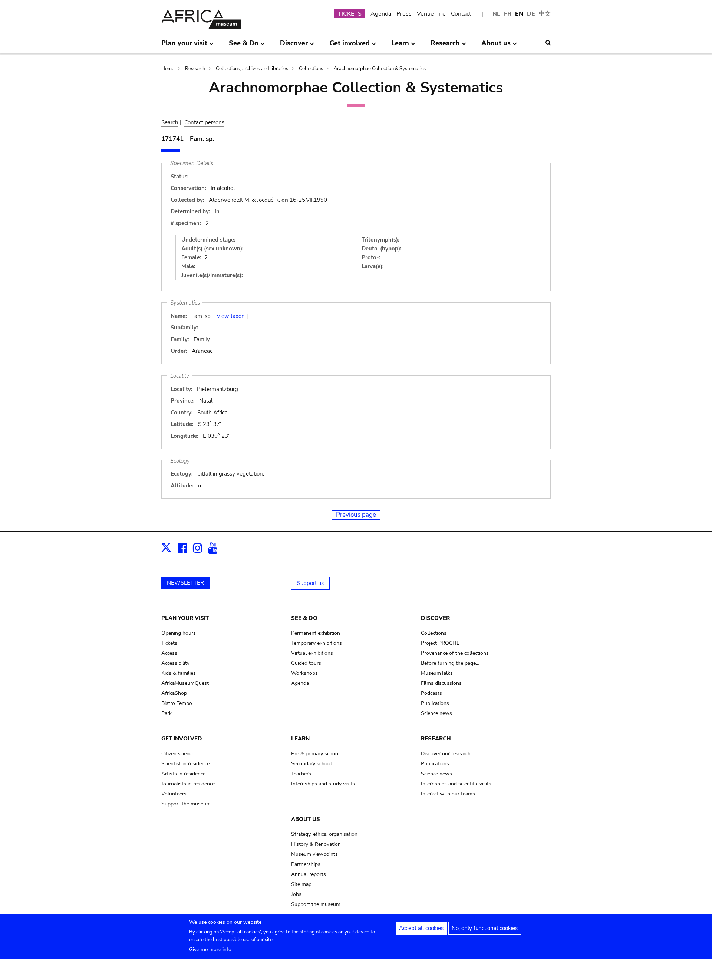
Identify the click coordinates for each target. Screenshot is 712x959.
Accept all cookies (421, 928)
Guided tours (306, 663)
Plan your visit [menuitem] (184, 46)
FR (507, 14)
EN (519, 14)
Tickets (169, 643)
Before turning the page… (450, 663)
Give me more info (210, 949)
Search (169, 122)
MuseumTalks (437, 673)
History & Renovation (316, 844)
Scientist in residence (185, 763)
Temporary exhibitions (316, 643)
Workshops (304, 673)
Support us (310, 583)
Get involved (181, 738)
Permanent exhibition (315, 633)
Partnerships (305, 864)
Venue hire (431, 14)
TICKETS (350, 14)
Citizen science (177, 753)
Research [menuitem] (445, 46)
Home (167, 68)
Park (166, 713)
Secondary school (311, 763)
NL (496, 14)
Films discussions (441, 683)
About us (305, 819)
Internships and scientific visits (456, 783)
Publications (435, 703)
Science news (436, 713)
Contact (461, 14)
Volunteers (174, 793)
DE (531, 14)
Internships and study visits (323, 783)
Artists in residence (183, 773)
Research (195, 68)
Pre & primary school (315, 753)
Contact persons (204, 122)
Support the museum (186, 803)
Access (169, 653)
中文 (545, 14)
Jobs (296, 894)
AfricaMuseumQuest (185, 683)
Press (404, 14)
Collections (311, 68)
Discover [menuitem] (294, 46)
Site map (301, 884)
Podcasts (431, 693)
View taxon (231, 316)
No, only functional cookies (485, 928)
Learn (300, 738)
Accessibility (175, 663)
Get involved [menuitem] (349, 46)
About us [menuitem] (496, 46)
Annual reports (308, 874)
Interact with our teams (448, 793)
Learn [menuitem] (400, 46)
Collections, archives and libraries (252, 68)
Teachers (301, 773)
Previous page (356, 514)
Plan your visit (185, 618)
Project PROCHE (440, 643)
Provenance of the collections (455, 653)
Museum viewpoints (314, 854)
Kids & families (178, 673)
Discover (435, 618)
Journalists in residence (188, 783)
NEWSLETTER (185, 583)
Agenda (380, 14)
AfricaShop (174, 693)
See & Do (304, 618)
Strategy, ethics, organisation (324, 834)
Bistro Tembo (176, 703)
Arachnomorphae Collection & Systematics (380, 68)
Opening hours (178, 633)
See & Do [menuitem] (243, 46)
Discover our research (446, 753)
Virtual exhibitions (312, 653)
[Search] (548, 42)
